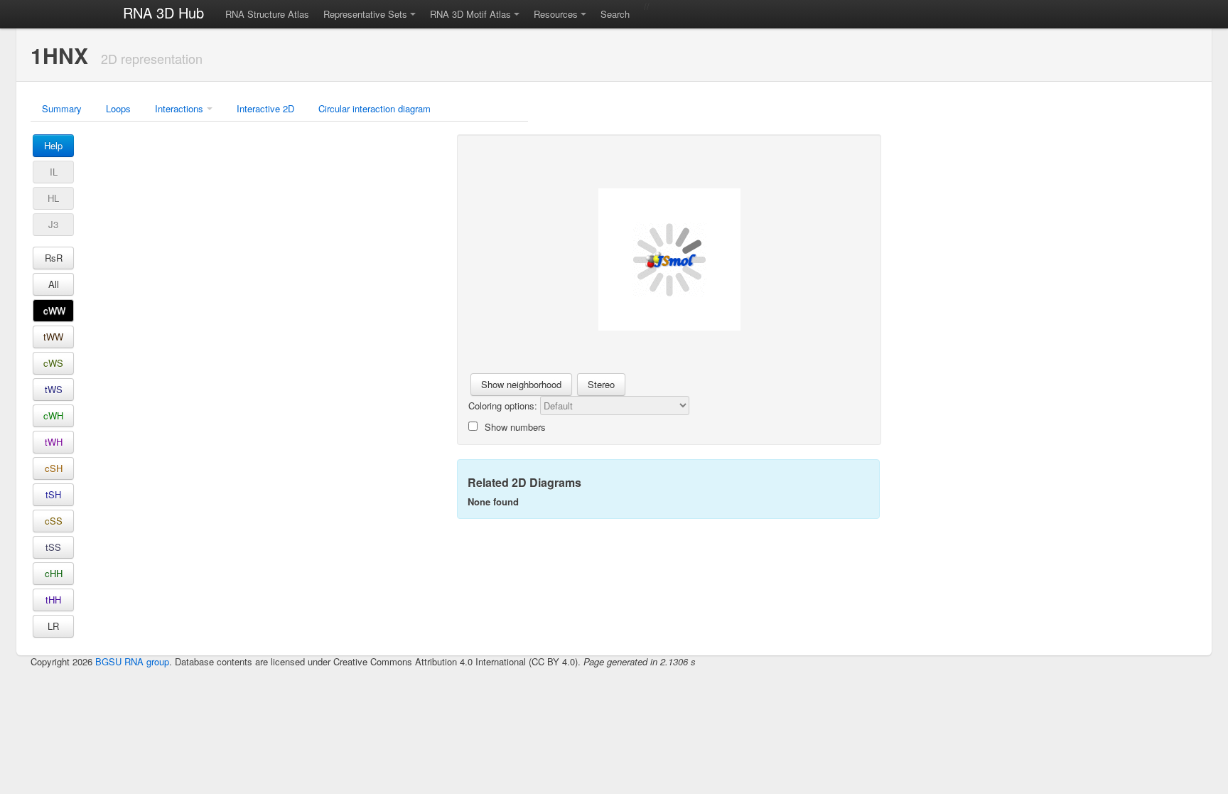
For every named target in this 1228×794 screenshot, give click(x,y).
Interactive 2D (265, 108)
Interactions (179, 108)
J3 (53, 224)
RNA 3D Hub (163, 12)
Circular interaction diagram (374, 108)
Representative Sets (365, 14)
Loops (118, 108)
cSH (54, 468)
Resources (556, 14)
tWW (53, 336)
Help (53, 145)
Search (615, 14)
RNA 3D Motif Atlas (470, 14)
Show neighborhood (521, 384)
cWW (54, 310)
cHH (54, 573)
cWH (53, 415)
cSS (54, 520)
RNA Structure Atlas (267, 14)
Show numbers (515, 427)
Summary (62, 108)
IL (54, 171)
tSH (53, 494)
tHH (53, 599)
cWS (53, 363)
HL (53, 198)
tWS (54, 389)
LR (53, 626)
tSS (53, 547)
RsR (54, 257)
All (53, 284)
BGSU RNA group (132, 661)
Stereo (601, 384)
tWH (54, 442)
